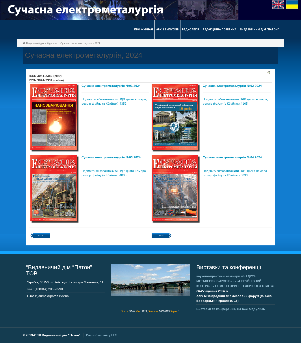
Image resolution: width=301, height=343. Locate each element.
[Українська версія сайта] (292, 4)
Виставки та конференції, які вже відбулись (230, 309)
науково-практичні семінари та (235, 281)
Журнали (52, 43)
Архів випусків (167, 29)
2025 (161, 235)
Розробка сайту (101, 335)
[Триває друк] (269, 72)
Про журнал (143, 29)
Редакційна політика (219, 29)
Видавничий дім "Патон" (259, 29)
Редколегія (190, 29)
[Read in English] (278, 4)
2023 (40, 235)
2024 (97, 43)
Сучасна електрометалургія (76, 43)
